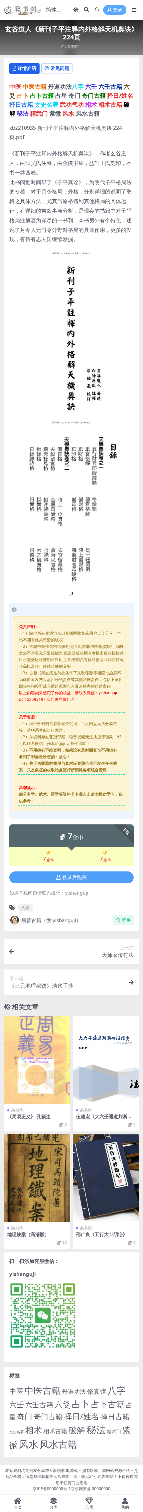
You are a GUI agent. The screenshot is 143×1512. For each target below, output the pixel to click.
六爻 (63, 1404)
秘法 (96, 1429)
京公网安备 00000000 (90, 1488)
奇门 (24, 1416)
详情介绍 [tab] (27, 68)
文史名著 (16, 1432)
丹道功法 (74, 1391)
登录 (117, 10)
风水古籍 (58, 1444)
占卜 (81, 1404)
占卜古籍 (107, 1404)
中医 (16, 1391)
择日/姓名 (81, 1416)
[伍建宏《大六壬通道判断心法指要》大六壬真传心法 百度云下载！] (106, 1060)
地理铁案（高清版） (28, 1234)
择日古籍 (115, 1416)
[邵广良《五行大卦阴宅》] (106, 1178)
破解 (77, 1429)
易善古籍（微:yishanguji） (51, 920)
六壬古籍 (39, 1404)
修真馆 (96, 1391)
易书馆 (73, 46)
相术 (33, 1429)
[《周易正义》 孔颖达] (37, 1060)
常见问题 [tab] (60, 68)
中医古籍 (43, 1390)
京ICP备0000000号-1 (52, 1488)
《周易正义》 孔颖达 (29, 1116)
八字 (25, 908)
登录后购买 (74, 877)
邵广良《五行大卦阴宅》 (101, 1234)
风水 (28, 1443)
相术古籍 (55, 1431)
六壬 (16, 1404)
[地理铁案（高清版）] (37, 1178)
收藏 (126, 919)
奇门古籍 (48, 1416)
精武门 (114, 1431)
